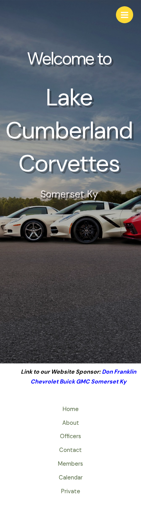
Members (70, 464)
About (70, 423)
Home (71, 409)
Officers (70, 436)
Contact (70, 450)
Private (70, 491)
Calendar (71, 477)
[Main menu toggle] (124, 15)
